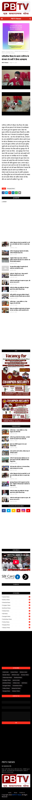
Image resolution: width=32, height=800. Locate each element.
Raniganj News (9, 51)
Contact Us (22, 792)
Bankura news (16, 599)
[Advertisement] (16, 331)
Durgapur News (16, 605)
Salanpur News (16, 627)
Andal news (5, 672)
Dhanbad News (16, 602)
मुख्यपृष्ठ (3, 51)
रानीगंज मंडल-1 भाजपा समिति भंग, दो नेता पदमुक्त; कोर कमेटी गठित (18, 302)
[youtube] (28, 510)
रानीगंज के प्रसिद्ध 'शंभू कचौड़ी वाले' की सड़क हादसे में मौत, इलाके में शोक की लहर (19, 288)
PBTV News (16, 18)
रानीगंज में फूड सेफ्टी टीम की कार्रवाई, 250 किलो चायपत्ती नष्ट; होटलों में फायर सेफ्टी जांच (20, 438)
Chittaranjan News (7, 677)
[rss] (14, 510)
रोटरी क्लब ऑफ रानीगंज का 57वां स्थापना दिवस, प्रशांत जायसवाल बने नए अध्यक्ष (20, 467)
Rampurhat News (16, 688)
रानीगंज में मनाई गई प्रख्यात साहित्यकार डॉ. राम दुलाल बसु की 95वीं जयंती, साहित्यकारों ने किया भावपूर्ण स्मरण (19, 459)
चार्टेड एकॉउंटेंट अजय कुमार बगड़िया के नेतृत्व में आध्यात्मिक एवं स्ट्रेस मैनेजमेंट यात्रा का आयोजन (20, 295)
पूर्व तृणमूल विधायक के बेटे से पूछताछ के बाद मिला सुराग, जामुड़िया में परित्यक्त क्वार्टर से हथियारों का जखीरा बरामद (20, 483)
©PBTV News (16, 795)
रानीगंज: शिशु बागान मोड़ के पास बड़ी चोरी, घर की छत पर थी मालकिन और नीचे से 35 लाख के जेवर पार (20, 244)
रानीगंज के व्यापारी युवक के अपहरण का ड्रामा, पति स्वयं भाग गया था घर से (20, 281)
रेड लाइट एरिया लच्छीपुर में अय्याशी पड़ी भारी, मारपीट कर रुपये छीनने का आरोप (19, 267)
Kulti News (16, 613)
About (15, 792)
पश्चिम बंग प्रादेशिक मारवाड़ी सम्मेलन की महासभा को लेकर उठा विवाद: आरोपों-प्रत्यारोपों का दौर (20, 309)
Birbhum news (15, 675)
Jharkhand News (16, 608)
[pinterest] (18, 510)
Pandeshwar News (16, 619)
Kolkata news (16, 611)
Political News (16, 622)
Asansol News (16, 597)
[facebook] (4, 510)
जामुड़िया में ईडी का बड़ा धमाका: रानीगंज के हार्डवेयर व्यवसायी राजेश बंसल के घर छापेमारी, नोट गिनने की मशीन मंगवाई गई (20, 259)
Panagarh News (16, 616)
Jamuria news (16, 680)
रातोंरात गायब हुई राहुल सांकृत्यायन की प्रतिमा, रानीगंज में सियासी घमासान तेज (19, 251)
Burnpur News (25, 675)
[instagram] (23, 510)
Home (9, 792)
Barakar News (6, 675)
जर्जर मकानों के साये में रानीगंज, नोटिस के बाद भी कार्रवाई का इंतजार (20, 452)
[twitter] (9, 510)
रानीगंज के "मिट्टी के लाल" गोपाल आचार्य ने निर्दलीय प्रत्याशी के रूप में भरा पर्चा (19, 274)
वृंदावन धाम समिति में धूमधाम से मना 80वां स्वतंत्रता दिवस (18, 445)
